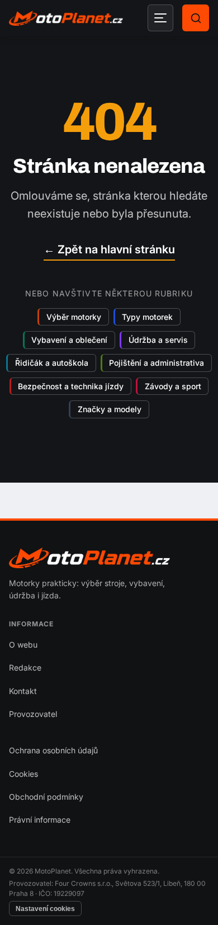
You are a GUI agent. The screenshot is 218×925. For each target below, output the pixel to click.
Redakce (25, 667)
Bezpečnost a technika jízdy (71, 386)
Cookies (23, 773)
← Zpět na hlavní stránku (109, 249)
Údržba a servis (158, 339)
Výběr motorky (73, 317)
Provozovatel (33, 714)
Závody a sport (173, 386)
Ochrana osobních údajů (53, 750)
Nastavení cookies (45, 909)
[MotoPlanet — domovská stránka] (66, 18)
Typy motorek (147, 317)
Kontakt (23, 691)
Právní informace (39, 819)
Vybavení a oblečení (69, 339)
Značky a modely (109, 409)
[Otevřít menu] (160, 17)
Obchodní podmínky (46, 796)
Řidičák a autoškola (51, 363)
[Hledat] (195, 17)
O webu (23, 644)
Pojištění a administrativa (156, 363)
